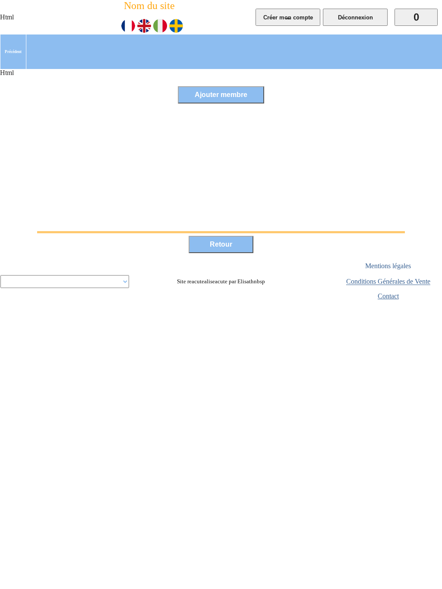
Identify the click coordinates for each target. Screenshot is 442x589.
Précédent (13, 52)
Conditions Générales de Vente (388, 281)
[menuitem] (13, 51)
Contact (388, 296)
